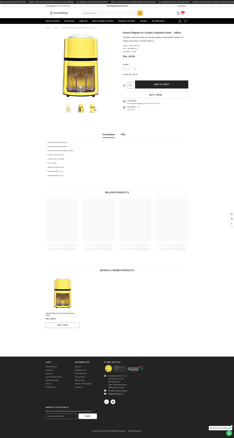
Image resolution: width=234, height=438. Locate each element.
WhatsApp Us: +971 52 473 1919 (59, 6)
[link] (130, 85)
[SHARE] (125, 86)
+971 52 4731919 (121, 391)
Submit (88, 416)
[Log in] (180, 21)
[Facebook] (106, 401)
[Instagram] (113, 401)
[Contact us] (229, 433)
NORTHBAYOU (134, 46)
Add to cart (161, 84)
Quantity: (126, 64)
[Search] (112, 13)
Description (109, 134)
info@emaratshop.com (115, 394)
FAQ (123, 134)
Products (55, 28)
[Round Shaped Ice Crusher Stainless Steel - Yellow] (63, 293)
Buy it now (155, 95)
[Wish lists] (185, 21)
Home (48, 28)
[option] (81, 66)
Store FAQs (181, 6)
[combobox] (109, 13)
